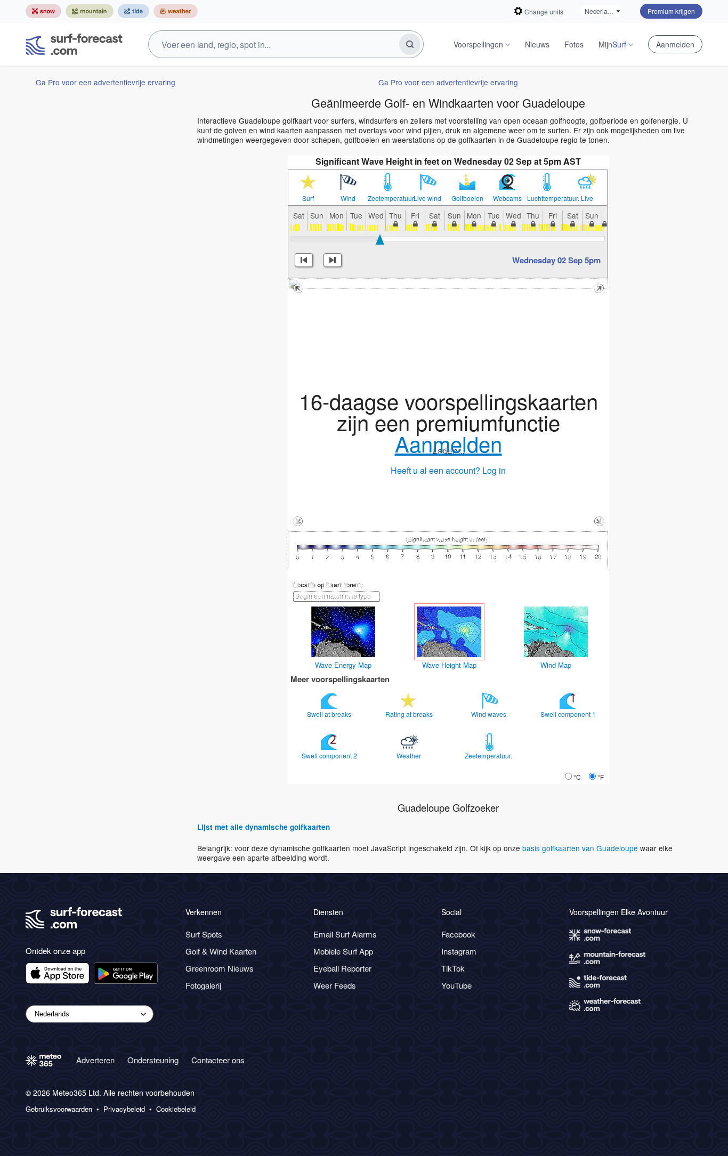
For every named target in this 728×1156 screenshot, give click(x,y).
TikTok (453, 968)
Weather (410, 755)
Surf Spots (203, 934)
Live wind (427, 198)
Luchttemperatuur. (547, 198)
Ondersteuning (153, 1059)
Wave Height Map (449, 665)
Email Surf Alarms (345, 934)
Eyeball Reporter (342, 968)
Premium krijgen (671, 10)
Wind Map (555, 665)
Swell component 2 (330, 755)
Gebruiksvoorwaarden (59, 1109)
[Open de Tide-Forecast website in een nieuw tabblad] (133, 11)
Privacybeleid (124, 1109)
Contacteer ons (218, 1059)
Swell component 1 (568, 713)
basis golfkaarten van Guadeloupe (580, 848)
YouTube (456, 985)
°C (577, 776)
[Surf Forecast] (74, 44)
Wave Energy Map (343, 665)
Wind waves (489, 713)
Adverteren (95, 1059)
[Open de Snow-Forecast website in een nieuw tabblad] (43, 11)
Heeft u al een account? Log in (448, 470)
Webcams (507, 198)
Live (587, 198)
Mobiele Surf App (343, 951)
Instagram (458, 951)
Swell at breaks (330, 713)
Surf (308, 198)
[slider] (379, 239)
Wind (348, 198)
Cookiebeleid (176, 1109)
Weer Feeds (334, 985)
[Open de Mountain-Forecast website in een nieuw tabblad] (90, 11)
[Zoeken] (409, 44)
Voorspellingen (478, 44)
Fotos (574, 44)
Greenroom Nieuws (219, 968)
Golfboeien (467, 198)
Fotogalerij (203, 985)
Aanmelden (675, 44)
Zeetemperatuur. (388, 198)
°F (600, 776)
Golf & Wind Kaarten (220, 951)
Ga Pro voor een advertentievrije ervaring (105, 82)
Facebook (458, 934)
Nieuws (537, 44)
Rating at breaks (409, 713)
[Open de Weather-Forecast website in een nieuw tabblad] (175, 11)
